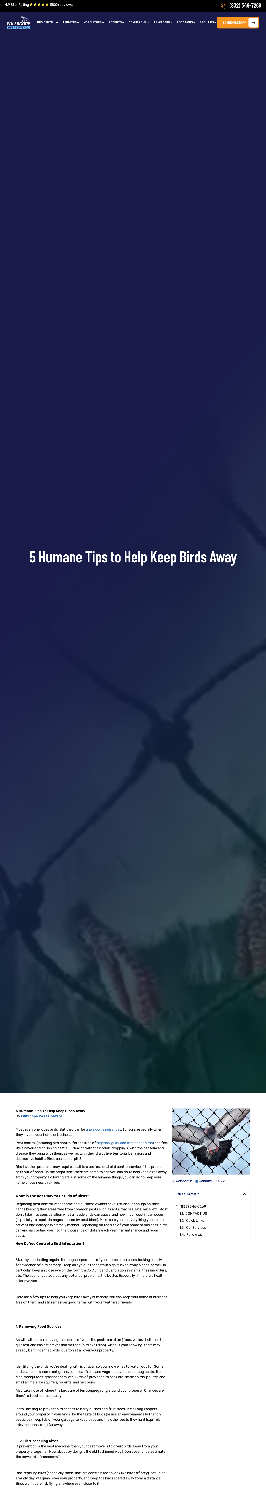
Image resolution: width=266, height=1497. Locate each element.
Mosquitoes (92, 22)
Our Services (196, 1227)
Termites (70, 22)
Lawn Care (162, 22)
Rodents (115, 22)
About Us (207, 22)
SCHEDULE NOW (234, 22)
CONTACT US (196, 1213)
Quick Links (195, 1220)
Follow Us (194, 1234)
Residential (46, 22)
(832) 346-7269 (245, 5)
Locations (185, 22)
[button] (47, 22)
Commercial (138, 22)
